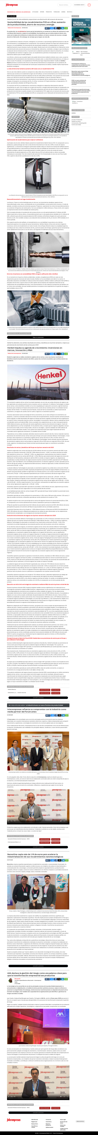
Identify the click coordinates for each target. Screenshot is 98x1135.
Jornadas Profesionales (77, 119)
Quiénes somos (49, 1127)
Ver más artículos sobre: (17, 705)
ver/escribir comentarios (38, 697)
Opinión (42, 11)
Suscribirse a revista (34, 1126)
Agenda (63, 11)
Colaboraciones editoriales (64, 1129)
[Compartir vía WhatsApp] (66, 28)
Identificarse (34, 1119)
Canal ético (49, 1121)
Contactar (48, 1119)
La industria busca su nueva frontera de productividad (44, 705)
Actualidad (35, 11)
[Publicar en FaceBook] (55, 28)
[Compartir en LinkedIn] (62, 28)
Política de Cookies (62, 1126)
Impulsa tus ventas (76, 121)
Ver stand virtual (55, 690)
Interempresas (42, 777)
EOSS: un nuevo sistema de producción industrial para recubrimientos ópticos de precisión (79, 82)
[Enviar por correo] (51, 28)
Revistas (69, 11)
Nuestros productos (48, 1124)
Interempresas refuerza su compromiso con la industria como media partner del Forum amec (81, 65)
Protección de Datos (63, 1122)
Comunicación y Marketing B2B (79, 123)
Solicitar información (44, 690)
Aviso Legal (63, 1119)
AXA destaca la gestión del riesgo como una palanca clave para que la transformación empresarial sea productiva (81, 91)
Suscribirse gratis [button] (79, 4)
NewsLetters (34, 1124)
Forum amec (11, 719)
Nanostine (10, 864)
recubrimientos (21, 31)
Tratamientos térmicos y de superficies (18, 11)
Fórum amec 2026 (56, 998)
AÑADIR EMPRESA (80, 1121)
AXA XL (43, 998)
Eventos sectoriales (76, 124)
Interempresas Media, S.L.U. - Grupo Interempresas (51, 1133)
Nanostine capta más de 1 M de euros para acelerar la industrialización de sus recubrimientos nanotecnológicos (81, 73)
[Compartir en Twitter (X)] (59, 28)
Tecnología (57, 11)
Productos (49, 11)
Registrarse (34, 1121)
